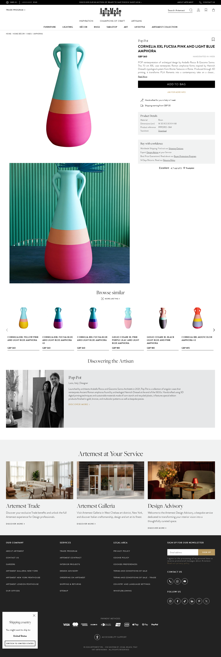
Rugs (97, 27)
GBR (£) (13, 2)
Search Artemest (176, 10)
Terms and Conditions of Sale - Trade (135, 577)
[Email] (185, 581)
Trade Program (15, 10)
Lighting (68, 27)
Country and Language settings (132, 584)
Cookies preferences (125, 564)
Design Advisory (69, 571)
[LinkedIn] (192, 601)
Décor (83, 27)
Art (126, 27)
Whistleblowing (123, 590)
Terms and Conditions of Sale (130, 571)
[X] (206, 601)
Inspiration (86, 21)
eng (29, 2)
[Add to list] (213, 39)
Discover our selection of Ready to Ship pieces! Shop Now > (110, 2)
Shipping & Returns (70, 584)
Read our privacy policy (178, 563)
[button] (214, 330)
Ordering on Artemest (72, 577)
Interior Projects (70, 564)
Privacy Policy (122, 551)
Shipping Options (176, 148)
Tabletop (112, 27)
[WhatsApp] (177, 581)
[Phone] (170, 581)
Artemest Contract (70, 557)
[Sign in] (198, 10)
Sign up (206, 552)
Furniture (50, 27)
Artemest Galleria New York (22, 571)
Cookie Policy (121, 557)
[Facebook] (177, 601)
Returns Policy (169, 160)
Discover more (78, 404)
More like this (111, 299)
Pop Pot (143, 40)
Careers (10, 564)
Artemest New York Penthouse (23, 577)
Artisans (136, 21)
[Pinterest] (199, 601)
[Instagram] (170, 601)
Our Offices (13, 590)
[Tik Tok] (185, 601)
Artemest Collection (164, 27)
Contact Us (209, 2)
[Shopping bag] (213, 10)
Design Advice (152, 152)
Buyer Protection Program (185, 156)
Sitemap (64, 590)
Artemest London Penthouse (22, 584)
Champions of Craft (112, 21)
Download (162, 130)
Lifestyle (140, 27)
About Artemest (185, 2)
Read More (142, 76)
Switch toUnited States (20, 643)
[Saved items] (206, 10)
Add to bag (176, 84)
